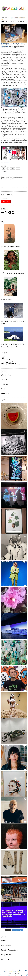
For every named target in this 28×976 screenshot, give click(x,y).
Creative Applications (9, 950)
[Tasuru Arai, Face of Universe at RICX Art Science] (14, 600)
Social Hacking (5, 46)
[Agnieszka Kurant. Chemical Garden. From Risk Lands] (14, 652)
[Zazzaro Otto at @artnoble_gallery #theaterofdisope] (14, 731)
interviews (5, 394)
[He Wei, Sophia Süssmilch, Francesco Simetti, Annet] (14, 547)
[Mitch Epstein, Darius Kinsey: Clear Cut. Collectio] (14, 442)
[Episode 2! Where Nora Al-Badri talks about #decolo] (14, 757)
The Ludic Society (5, 43)
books (3, 389)
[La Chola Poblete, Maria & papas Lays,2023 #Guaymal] (14, 705)
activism (4, 384)
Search (26, 1)
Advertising (17, 973)
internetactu (6, 163)
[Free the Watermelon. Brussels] (14, 889)
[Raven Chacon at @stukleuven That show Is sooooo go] (14, 626)
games (13, 17)
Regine (3, 17)
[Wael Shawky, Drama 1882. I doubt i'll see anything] (14, 495)
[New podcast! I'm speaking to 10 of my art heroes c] (14, 810)
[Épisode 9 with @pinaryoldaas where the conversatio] (14, 573)
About (10, 973)
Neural (4, 941)
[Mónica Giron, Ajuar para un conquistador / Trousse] (14, 862)
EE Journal (5, 959)
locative (16, 17)
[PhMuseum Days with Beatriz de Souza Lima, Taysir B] (14, 784)
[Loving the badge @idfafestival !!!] (14, 416)
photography (6, 375)
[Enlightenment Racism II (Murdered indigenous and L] (14, 521)
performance (22, 17)
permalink (11, 179)
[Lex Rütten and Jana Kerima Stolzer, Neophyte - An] (14, 468)
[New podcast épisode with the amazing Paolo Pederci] (14, 678)
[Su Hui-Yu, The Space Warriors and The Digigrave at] (14, 915)
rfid (2, 19)
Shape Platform (7, 955)
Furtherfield (6, 945)
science (4, 379)
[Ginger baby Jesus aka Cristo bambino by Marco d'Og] (14, 836)
